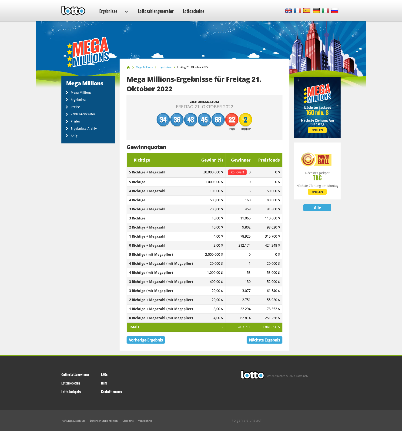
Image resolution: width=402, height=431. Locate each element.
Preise (75, 107)
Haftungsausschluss (73, 420)
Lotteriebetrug (70, 383)
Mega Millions (81, 92)
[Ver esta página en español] (307, 10)
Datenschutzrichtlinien (104, 420)
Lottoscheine (193, 11)
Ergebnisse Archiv (84, 128)
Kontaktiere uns (111, 391)
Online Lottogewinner (75, 374)
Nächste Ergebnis (264, 340)
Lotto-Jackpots (71, 391)
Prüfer (75, 121)
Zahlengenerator (83, 114)
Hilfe (104, 383)
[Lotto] (128, 67)
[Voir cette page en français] (297, 10)
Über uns (128, 420)
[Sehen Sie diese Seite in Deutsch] (316, 10)
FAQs (74, 136)
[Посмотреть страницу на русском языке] (334, 10)
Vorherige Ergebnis (146, 340)
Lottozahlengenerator (156, 11)
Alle (317, 207)
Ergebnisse (108, 11)
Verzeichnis (145, 420)
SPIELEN (317, 130)
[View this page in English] (288, 10)
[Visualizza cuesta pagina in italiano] (325, 10)
